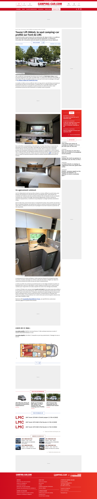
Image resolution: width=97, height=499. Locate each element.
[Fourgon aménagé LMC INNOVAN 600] (41, 440)
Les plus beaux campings (44, 495)
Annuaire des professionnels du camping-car (26, 488)
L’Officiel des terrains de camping (46, 492)
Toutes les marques (43, 481)
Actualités (18, 9)
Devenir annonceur (65, 490)
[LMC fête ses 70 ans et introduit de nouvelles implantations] (22, 397)
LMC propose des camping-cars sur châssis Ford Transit (52, 404)
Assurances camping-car (48, 0)
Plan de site (41, 483)
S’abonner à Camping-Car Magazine (24, 494)
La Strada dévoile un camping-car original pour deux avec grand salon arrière (71, 165)
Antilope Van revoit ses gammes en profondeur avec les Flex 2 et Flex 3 (71, 158)
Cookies (40, 485)
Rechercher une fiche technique (23, 486)
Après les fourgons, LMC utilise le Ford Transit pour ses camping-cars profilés (37, 405)
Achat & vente (48, 9)
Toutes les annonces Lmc (54, 452)
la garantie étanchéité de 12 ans (31, 299)
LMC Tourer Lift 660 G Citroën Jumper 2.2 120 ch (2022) (42, 417)
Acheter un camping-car (22, 483)
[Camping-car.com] (50, 5)
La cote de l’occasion (21, 485)
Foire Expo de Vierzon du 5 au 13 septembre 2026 (71, 118)
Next (58, 60)
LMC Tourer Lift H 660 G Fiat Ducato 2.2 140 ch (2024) (41, 427)
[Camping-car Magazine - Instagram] (80, 9)
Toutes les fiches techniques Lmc (52, 431)
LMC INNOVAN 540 (27, 439)
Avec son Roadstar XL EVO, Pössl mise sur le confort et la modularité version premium (71, 152)
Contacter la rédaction (65, 488)
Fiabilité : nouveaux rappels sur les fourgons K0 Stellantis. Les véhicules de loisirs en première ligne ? (71, 173)
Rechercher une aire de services (23, 481)
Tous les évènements (75, 134)
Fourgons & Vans (56, 9)
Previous (17, 60)
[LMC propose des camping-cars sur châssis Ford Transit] (53, 397)
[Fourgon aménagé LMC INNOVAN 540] (18, 440)
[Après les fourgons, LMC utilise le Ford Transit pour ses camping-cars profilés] (38, 397)
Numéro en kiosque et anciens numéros (25, 492)
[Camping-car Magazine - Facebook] (78, 9)
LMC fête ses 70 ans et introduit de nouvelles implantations (22, 404)
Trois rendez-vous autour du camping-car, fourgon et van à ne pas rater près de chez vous (71, 145)
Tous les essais (23, 29)
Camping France (42, 494)
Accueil (17, 29)
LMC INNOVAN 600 (50, 439)
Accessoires (40, 9)
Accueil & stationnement (31, 9)
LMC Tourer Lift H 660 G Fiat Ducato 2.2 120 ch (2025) (41, 422)
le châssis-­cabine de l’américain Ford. (27, 80)
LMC (50, 153)
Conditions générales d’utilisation (46, 486)
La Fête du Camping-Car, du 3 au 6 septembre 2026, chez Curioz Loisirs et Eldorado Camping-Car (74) (71, 124)
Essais (23, 9)
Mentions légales (42, 488)
